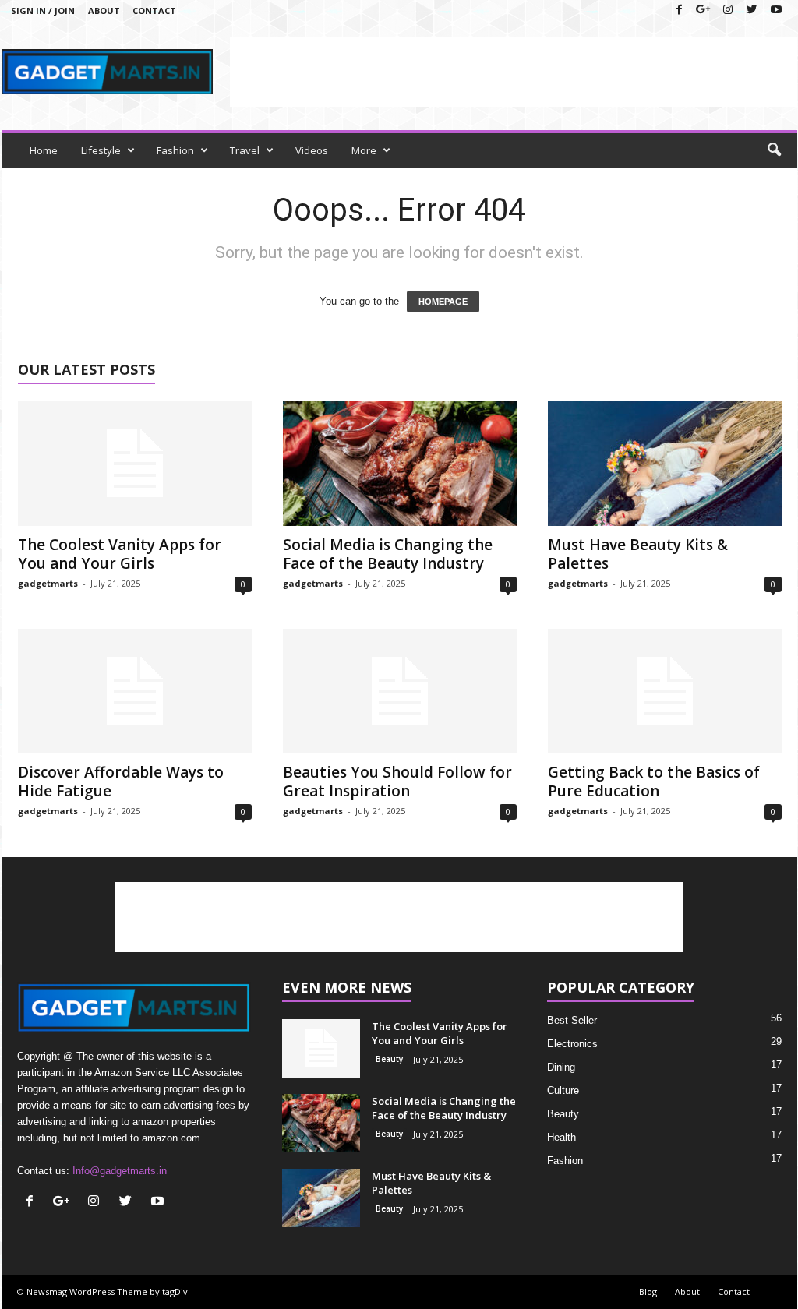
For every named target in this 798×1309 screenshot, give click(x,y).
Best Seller (572, 1020)
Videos (311, 150)
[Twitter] (752, 10)
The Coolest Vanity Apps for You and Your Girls (119, 554)
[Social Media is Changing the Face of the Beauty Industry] (400, 463)
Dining (561, 1067)
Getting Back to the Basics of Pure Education (654, 781)
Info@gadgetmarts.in (119, 1171)
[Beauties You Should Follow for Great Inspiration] (400, 691)
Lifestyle (101, 150)
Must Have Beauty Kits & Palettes (638, 554)
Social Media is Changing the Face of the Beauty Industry (388, 554)
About (104, 10)
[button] (774, 150)
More (363, 150)
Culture (563, 1090)
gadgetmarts (48, 583)
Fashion (175, 150)
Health (561, 1137)
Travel (245, 150)
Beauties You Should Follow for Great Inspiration (397, 781)
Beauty (389, 1058)
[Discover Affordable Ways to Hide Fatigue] (135, 691)
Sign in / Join (43, 10)
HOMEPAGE (443, 301)
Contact (154, 10)
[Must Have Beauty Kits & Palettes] (665, 463)
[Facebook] (679, 10)
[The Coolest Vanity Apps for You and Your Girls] (135, 463)
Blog (648, 1291)
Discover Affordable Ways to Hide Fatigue (121, 781)
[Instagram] (728, 10)
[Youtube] (776, 10)
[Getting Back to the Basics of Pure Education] (665, 691)
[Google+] (703, 10)
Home (44, 150)
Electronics (572, 1044)
